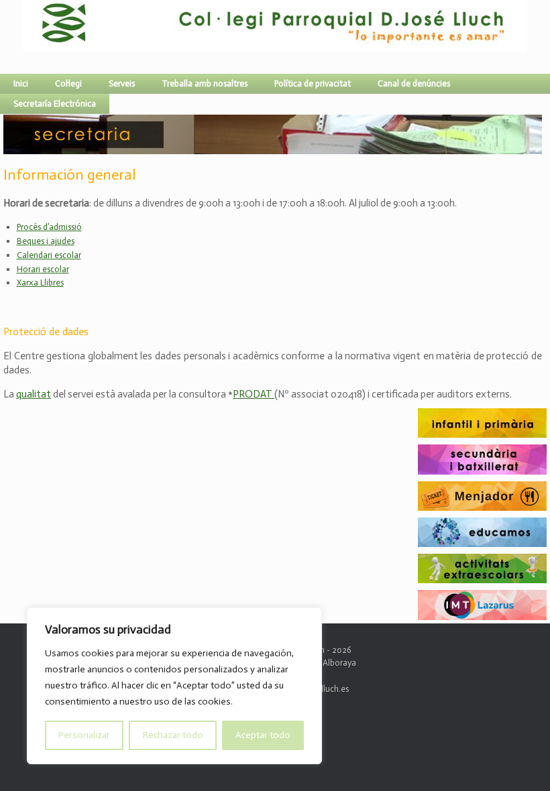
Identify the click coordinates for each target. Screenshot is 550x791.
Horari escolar (43, 269)
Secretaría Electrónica (54, 104)
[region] (174, 685)
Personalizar (84, 735)
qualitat (33, 394)
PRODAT (253, 394)
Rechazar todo (173, 735)
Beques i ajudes (45, 241)
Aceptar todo (262, 735)
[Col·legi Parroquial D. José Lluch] (26, 37)
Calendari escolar (49, 255)
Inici (20, 83)
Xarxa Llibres (40, 283)
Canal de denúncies (414, 83)
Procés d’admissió (49, 227)
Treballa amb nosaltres (205, 83)
